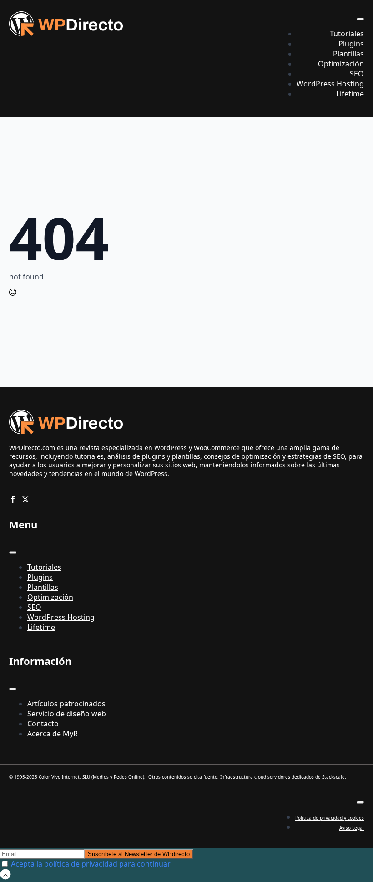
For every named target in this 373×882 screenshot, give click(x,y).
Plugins (351, 44)
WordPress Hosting (330, 84)
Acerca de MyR (52, 734)
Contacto (43, 724)
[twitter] (25, 499)
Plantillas (348, 54)
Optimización (341, 64)
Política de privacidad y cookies (329, 818)
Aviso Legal (351, 828)
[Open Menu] (360, 19)
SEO (357, 74)
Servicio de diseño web (66, 714)
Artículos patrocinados (66, 704)
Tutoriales (347, 34)
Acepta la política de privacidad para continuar (91, 864)
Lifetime (350, 94)
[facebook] (12, 499)
